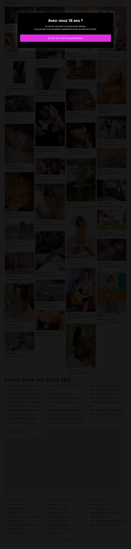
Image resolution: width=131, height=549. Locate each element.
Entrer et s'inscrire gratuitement (65, 38)
